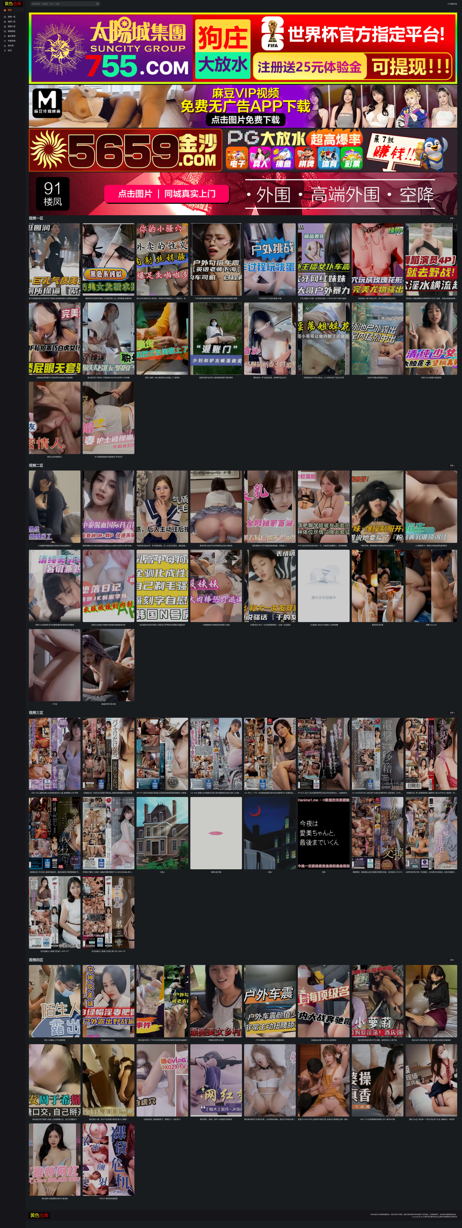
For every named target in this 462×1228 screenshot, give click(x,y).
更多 (452, 218)
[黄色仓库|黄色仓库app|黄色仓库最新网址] (12, 4)
